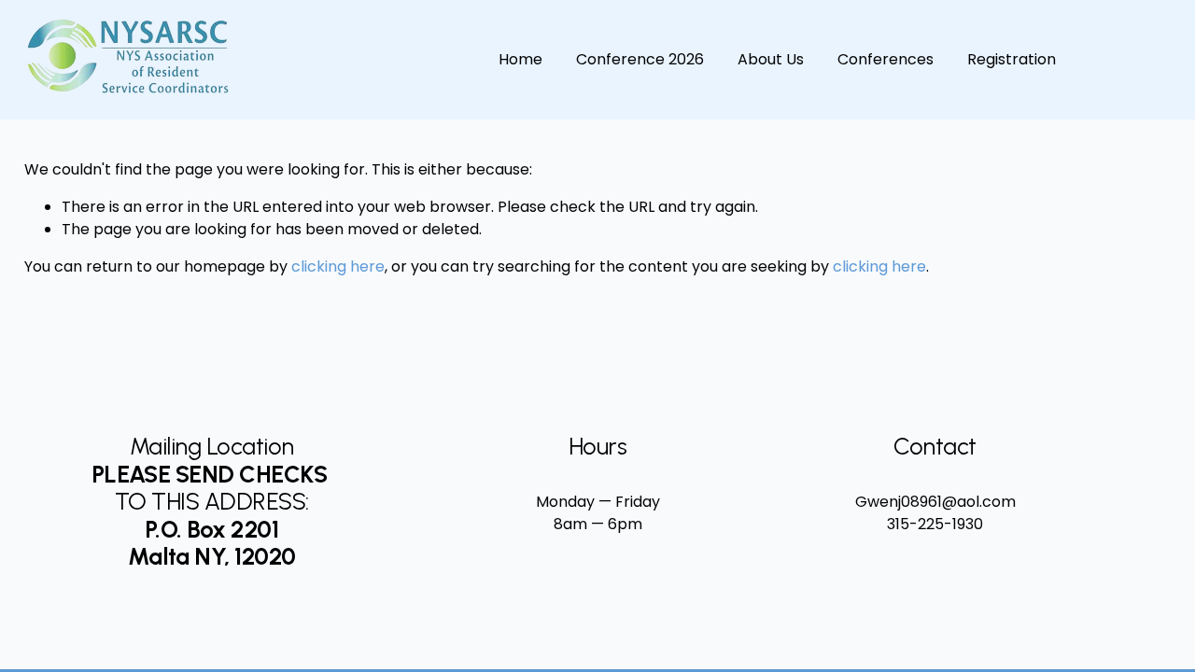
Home (520, 59)
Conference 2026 (640, 59)
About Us (771, 59)
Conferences (885, 59)
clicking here (338, 266)
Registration (1011, 59)
